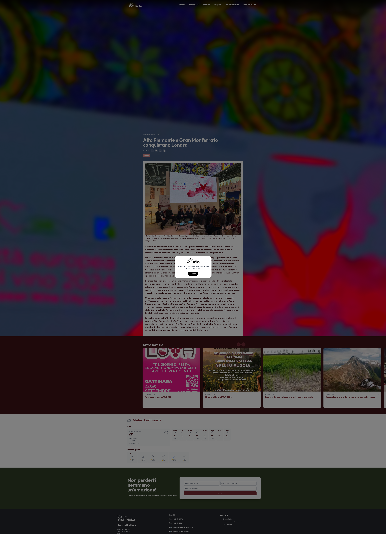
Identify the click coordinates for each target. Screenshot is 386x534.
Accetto (193, 274)
